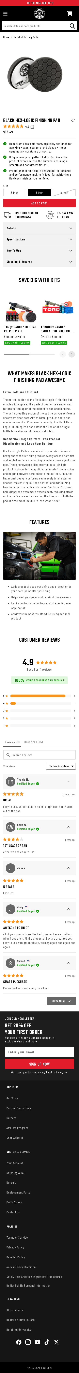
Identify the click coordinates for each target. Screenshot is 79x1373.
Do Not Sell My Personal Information (28, 1285)
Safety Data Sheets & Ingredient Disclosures (34, 1276)
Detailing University (18, 1329)
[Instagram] (28, 1342)
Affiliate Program (17, 1128)
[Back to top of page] (39, 1366)
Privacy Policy (15, 1247)
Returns (11, 1182)
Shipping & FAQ (15, 1173)
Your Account (14, 1163)
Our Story (12, 1098)
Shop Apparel (14, 1137)
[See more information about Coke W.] (68, 827)
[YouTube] (37, 1342)
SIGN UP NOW (39, 1064)
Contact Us (13, 1212)
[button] (70, 13)
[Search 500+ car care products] (72, 25)
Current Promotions (18, 1108)
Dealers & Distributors (20, 1319)
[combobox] (39, 25)
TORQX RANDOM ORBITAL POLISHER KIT (20, 329)
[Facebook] (18, 1342)
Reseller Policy (15, 1257)
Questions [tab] (34, 743)
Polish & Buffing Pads (26, 37)
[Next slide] (71, 354)
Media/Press (14, 1202)
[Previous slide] (63, 354)
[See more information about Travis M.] (68, 781)
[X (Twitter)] (56, 1342)
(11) (32, 126)
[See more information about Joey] (68, 909)
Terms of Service (17, 1237)
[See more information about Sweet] (68, 963)
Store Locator (14, 1310)
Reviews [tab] (13, 743)
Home (6, 37)
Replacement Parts (18, 1192)
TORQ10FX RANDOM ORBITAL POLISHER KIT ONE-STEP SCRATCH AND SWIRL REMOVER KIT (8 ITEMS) (57, 329)
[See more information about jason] (68, 868)
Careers (11, 1118)
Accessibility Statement (21, 1267)
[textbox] (39, 755)
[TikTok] (47, 1342)
